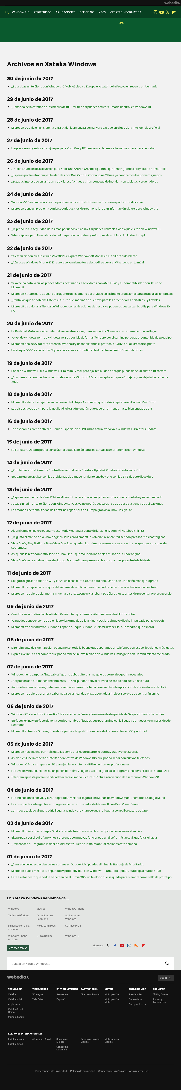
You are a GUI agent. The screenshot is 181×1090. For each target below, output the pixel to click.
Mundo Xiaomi (16, 1016)
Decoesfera (135, 999)
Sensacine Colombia (62, 1048)
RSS (136, 945)
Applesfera (14, 1004)
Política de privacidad (82, 1071)
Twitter (168, 12)
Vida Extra (37, 999)
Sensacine (62, 994)
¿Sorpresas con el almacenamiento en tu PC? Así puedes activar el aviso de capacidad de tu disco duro (80, 681)
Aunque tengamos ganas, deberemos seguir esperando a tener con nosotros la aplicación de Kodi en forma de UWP (89, 687)
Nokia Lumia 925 (46, 925)
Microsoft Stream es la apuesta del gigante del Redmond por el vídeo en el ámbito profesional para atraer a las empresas (92, 294)
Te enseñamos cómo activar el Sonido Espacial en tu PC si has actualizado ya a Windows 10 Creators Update (83, 429)
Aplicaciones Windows (72, 917)
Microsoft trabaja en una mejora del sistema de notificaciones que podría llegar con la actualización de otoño (84, 587)
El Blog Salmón (161, 994)
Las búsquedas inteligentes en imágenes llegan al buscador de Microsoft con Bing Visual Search (75, 804)
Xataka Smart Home (15, 1010)
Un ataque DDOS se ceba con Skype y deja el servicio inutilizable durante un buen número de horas (77, 350)
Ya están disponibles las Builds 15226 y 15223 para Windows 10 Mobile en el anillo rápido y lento (74, 256)
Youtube (161, 12)
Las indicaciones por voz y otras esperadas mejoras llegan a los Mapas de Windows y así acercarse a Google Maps (88, 798)
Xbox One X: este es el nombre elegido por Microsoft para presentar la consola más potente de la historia (81, 560)
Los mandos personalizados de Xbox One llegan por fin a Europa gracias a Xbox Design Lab (72, 510)
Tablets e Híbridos (18, 915)
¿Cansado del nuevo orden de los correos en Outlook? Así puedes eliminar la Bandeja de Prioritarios (77, 864)
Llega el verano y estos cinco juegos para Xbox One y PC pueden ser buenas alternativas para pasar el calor (83, 148)
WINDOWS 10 (21, 12)
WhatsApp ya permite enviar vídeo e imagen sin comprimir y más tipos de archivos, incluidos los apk (78, 235)
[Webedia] (172, 3)
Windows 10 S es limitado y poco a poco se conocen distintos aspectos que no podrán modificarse (77, 202)
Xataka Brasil (15, 1043)
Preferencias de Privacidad (51, 1071)
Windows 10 (72, 936)
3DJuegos (37, 994)
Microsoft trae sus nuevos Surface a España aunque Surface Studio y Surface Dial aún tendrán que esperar (82, 627)
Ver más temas (18, 948)
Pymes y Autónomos (159, 1000)
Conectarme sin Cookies (112, 1071)
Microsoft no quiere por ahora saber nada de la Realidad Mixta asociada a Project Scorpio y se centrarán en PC (85, 693)
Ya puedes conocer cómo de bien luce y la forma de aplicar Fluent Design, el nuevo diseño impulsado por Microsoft (87, 620)
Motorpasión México (112, 1040)
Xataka (12, 994)
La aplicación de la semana (19, 927)
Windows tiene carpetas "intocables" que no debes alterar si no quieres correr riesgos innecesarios (77, 674)
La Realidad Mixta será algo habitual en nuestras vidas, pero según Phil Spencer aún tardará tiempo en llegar (84, 331)
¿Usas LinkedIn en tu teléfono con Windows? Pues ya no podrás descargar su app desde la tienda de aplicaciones (87, 503)
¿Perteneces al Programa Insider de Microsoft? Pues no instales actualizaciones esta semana (74, 844)
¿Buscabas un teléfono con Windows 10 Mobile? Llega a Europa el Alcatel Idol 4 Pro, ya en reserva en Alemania (84, 86)
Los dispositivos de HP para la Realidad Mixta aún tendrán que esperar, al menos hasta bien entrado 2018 (81, 408)
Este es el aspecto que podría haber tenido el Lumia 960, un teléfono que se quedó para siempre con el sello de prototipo (91, 877)
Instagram (155, 12)
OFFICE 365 (87, 12)
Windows (13, 908)
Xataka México (16, 1039)
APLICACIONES (65, 12)
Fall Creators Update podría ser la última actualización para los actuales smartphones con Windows (78, 450)
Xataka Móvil (15, 999)
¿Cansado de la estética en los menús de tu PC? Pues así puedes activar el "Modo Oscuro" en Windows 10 (81, 107)
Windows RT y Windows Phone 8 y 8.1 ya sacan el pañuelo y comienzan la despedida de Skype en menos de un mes (87, 714)
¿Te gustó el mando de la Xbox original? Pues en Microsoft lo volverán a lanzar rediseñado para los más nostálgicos (88, 537)
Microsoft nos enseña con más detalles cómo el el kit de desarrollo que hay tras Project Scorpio (75, 752)
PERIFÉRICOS (42, 12)
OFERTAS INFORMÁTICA (125, 12)
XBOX (102, 12)
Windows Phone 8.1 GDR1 (17, 937)
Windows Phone (74, 908)
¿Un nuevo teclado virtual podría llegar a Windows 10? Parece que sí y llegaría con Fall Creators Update (79, 810)
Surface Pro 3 (73, 925)
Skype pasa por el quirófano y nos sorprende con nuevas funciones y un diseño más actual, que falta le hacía (84, 837)
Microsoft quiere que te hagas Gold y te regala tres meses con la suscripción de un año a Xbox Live (76, 831)
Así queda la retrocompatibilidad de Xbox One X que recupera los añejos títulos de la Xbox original (76, 554)
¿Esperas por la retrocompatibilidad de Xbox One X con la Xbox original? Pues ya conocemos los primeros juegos (86, 175)
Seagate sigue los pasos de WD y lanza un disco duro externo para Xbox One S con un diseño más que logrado (84, 581)
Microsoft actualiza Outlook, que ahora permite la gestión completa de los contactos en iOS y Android (79, 731)
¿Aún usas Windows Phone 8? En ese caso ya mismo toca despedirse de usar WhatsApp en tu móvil (78, 262)
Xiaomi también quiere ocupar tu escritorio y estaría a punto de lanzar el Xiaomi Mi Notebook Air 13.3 (77, 530)
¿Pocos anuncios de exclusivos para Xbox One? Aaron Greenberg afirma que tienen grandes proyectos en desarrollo (89, 169)
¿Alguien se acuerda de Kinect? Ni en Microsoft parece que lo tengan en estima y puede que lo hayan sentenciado (86, 497)
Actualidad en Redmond (45, 917)
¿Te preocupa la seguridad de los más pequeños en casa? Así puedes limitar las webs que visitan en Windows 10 (85, 229)
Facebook (115, 945)
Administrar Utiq (138, 1071)
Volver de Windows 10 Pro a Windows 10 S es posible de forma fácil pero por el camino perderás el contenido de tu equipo (91, 337)
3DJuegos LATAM (41, 1039)
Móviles (41, 908)
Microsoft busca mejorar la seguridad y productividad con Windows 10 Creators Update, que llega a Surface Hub (86, 871)
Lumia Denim (44, 936)
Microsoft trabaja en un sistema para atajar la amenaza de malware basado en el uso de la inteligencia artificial (85, 127)
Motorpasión (112, 994)
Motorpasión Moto (112, 1000)
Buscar (167, 963)
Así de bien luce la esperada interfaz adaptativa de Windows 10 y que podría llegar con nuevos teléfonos (80, 758)
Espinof (60, 999)
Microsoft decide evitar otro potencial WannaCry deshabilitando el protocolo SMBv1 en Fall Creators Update (83, 344)
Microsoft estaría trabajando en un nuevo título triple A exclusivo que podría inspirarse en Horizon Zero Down (83, 402)
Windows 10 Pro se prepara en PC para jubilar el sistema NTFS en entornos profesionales (70, 764)
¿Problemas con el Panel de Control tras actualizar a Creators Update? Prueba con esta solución (75, 470)
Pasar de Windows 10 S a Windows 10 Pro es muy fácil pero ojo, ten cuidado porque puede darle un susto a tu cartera (88, 371)
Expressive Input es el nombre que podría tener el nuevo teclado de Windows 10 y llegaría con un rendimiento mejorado (90, 654)
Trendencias (135, 994)
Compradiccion (137, 1004)
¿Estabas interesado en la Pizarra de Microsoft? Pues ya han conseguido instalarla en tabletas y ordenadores (84, 181)
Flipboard (174, 12)
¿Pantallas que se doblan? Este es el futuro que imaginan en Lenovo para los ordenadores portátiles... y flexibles (85, 300)
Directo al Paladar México (90, 1040)
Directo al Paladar (90, 994)
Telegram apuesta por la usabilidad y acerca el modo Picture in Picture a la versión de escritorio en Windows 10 (85, 777)
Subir (163, 977)
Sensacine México (62, 1040)
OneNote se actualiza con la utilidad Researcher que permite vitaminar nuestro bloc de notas (73, 614)
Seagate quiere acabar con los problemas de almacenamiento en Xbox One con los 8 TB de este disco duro (82, 476)
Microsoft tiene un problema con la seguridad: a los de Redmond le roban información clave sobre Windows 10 (84, 208)
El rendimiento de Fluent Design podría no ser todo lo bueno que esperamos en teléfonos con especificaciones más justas (92, 647)
